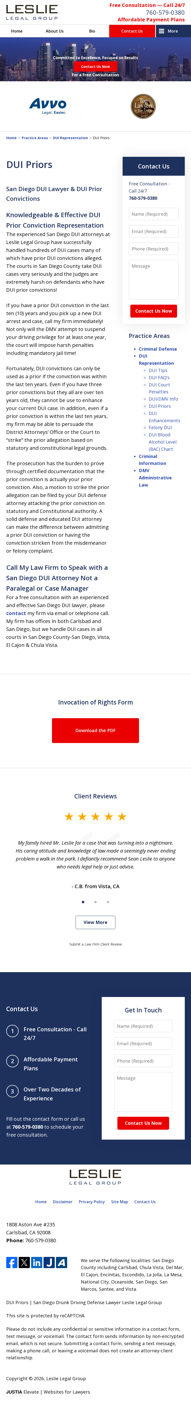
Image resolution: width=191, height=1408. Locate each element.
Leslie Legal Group (66, 1378)
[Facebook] (11, 1262)
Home (17, 31)
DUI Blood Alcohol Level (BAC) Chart (163, 442)
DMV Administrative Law (155, 477)
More (173, 31)
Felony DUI (160, 427)
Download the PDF (95, 730)
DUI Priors (160, 406)
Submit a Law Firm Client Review (95, 944)
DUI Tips (158, 370)
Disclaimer (63, 1201)
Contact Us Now (95, 66)
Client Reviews (95, 796)
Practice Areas (35, 137)
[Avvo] (61, 1262)
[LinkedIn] (36, 1262)
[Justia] (49, 1262)
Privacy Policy (92, 1201)
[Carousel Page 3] (108, 902)
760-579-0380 (165, 12)
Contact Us (132, 31)
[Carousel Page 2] (95, 902)
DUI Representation (70, 137)
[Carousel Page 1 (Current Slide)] (83, 902)
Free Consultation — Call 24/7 (147, 5)
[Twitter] (24, 1262)
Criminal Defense (158, 349)
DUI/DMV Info (163, 399)
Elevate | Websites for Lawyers (48, 1392)
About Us (55, 31)
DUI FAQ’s (159, 377)
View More (95, 922)
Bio (92, 31)
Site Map (119, 1201)
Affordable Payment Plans (151, 19)
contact (16, 613)
